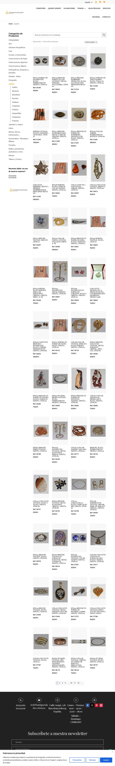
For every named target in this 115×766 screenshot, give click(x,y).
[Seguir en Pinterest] (96, 705)
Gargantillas (16, 113)
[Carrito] (100, 2)
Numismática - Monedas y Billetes (18, 140)
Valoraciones (69, 8)
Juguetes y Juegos (16, 124)
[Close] (112, 751)
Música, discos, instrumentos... (14, 133)
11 (75, 683)
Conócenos (40, 8)
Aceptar (106, 760)
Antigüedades (14, 40)
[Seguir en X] (92, 705)
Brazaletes (16, 95)
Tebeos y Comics (15, 159)
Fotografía (13, 80)
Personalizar (77, 760)
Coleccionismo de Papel (18, 59)
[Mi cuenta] (96, 2)
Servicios (106, 8)
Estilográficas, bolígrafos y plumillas (19, 71)
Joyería (11, 84)
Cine (10, 51)
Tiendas (80, 8)
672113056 (12, 177)
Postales (12, 145)
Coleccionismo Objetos (17, 66)
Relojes (11, 156)
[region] (57, 758)
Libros (11, 128)
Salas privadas (94, 8)
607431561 (12, 175)
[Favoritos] (104, 2)
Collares (15, 110)
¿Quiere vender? (54, 8)
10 (71, 683)
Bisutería (15, 91)
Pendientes (16, 117)
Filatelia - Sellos (15, 76)
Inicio (11, 24)
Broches (15, 98)
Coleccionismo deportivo (18, 62)
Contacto (106, 17)
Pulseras (15, 121)
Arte (10, 44)
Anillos (14, 87)
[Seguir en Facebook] (87, 705)
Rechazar (92, 760)
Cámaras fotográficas (17, 47)
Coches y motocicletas (17, 55)
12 (78, 683)
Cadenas (15, 102)
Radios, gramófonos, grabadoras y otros (16, 150)
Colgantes (16, 106)
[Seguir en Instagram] (101, 705)
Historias (96, 17)
